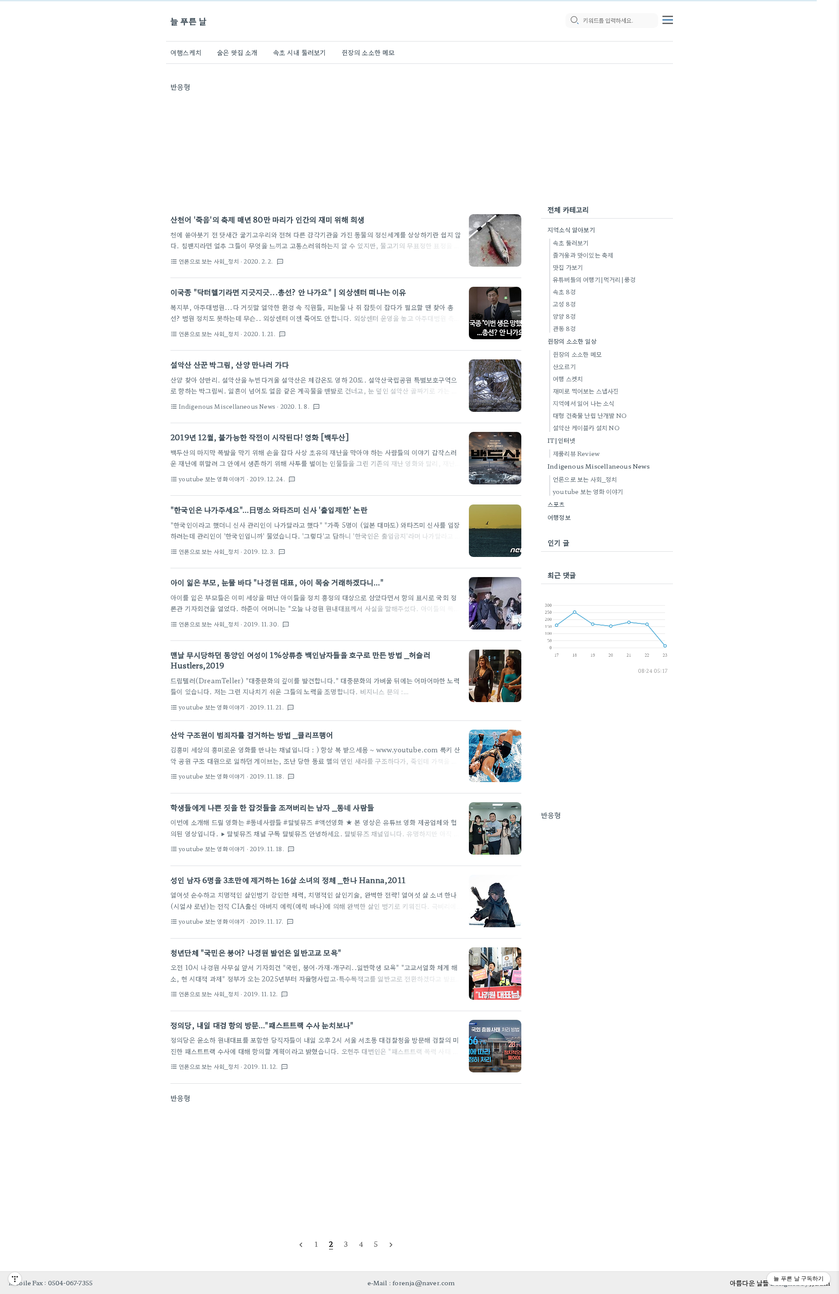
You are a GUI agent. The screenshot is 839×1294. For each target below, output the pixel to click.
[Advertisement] (345, 153)
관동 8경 (564, 328)
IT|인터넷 (561, 440)
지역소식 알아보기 (571, 229)
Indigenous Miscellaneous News (599, 466)
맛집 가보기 (568, 267)
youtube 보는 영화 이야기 (588, 491)
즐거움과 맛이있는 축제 (583, 254)
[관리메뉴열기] (14, 1278)
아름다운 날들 (749, 1282)
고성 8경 (564, 303)
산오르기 (564, 366)
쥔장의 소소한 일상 (572, 341)
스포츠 (556, 504)
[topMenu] (667, 19)
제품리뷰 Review (576, 453)
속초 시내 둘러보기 (299, 52)
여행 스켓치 (568, 378)
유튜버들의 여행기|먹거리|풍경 (594, 279)
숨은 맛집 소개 (237, 52)
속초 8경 (564, 291)
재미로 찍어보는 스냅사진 (586, 390)
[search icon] (574, 20)
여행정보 (559, 517)
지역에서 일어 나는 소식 (584, 403)
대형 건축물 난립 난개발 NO (590, 415)
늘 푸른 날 (188, 21)
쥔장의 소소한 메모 (368, 52)
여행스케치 (185, 52)
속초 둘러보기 (571, 242)
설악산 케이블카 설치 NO (586, 427)
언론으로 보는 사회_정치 (585, 479)
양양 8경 (564, 316)
